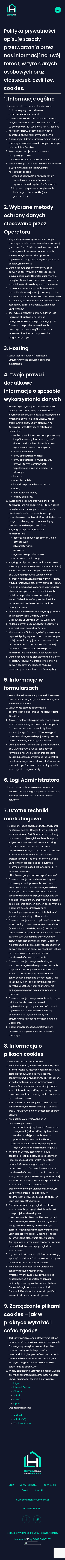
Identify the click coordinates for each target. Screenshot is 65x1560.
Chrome (18, 1391)
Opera (16, 1403)
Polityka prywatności (18, 1532)
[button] (58, 9)
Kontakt (39, 1490)
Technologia (49, 1484)
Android (17, 1415)
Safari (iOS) (19, 1419)
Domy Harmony (28, 1484)
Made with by (33, 1539)
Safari (16, 1395)
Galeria (25, 1490)
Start (11, 1484)
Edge (16, 1383)
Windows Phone (22, 1423)
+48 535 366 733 (32, 1508)
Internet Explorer (22, 1387)
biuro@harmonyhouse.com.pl (32, 1499)
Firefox (17, 1399)
